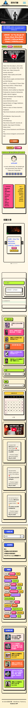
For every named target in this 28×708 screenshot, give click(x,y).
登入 (5, 549)
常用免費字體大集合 (16, 345)
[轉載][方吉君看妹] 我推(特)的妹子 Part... (16, 338)
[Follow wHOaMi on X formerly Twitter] (10, 174)
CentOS (7, 595)
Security (7, 612)
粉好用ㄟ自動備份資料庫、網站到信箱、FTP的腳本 (16, 331)
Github (7, 616)
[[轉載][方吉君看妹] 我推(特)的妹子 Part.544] (6, 353)
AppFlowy (7, 609)
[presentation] (14, 231)
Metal (11, 152)
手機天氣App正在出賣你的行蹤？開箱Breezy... (16, 360)
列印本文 (11, 147)
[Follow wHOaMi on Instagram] (12, 174)
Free (21, 591)
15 (19, 404)
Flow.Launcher (15, 595)
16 (22, 404)
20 (14, 407)
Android (12, 573)
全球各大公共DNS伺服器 (16, 324)
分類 (6, 370)
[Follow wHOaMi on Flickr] (18, 174)
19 (11, 407)
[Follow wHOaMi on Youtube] (15, 174)
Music (16, 152)
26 (11, 410)
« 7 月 (13, 417)
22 (19, 407)
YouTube (22, 152)
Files (19, 587)
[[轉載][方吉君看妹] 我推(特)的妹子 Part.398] (6, 339)
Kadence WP (14, 703)
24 (5, 410)
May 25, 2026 (12, 458)
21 (16, 407)
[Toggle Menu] (24, 2)
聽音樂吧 (8, 27)
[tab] (12, 263)
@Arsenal (11, 446)
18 (8, 407)
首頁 (4, 27)
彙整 (6, 381)
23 (22, 407)
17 (5, 407)
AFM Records (5, 152)
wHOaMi (10, 46)
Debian (13, 584)
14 (16, 404)
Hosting (13, 616)
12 (11, 404)
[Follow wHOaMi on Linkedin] (21, 174)
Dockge (13, 587)
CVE (18, 573)
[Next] (22, 242)
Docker (7, 584)
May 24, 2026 (12, 514)
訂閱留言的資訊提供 (9, 553)
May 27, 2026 (12, 485)
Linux (13, 612)
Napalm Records (17, 609)
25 (8, 410)
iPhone (19, 584)
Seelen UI (7, 605)
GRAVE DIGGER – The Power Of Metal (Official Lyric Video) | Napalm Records (20, 194)
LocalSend (8, 580)
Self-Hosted (14, 591)
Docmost (20, 612)
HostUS (15, 580)
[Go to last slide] (6, 242)
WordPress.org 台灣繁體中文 (12, 555)
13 (14, 404)
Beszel (7, 587)
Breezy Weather (9, 598)
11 (8, 404)
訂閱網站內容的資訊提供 (11, 551)
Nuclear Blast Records (11, 577)
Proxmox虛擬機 (9, 602)
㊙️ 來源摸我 (14, 141)
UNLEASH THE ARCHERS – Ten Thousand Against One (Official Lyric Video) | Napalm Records (8, 196)
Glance (14, 605)
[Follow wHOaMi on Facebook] (7, 174)
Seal (6, 573)
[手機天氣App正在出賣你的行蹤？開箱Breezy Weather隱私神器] (6, 361)
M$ (19, 616)
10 (5, 404)
